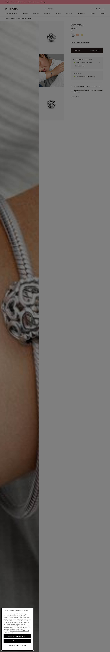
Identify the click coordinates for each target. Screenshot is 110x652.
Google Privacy (8, 632)
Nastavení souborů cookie (17, 645)
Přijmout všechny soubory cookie (17, 636)
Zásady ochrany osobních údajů (19, 631)
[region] (17, 629)
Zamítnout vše (17, 641)
